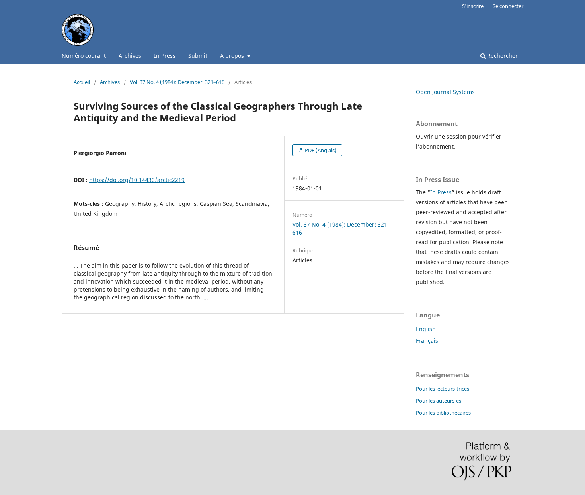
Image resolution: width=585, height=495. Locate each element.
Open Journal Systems (445, 92)
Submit (197, 55)
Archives (130, 55)
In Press (165, 55)
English (426, 329)
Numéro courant (84, 55)
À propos (233, 55)
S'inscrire (473, 6)
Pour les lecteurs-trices (442, 388)
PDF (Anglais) (320, 150)
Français (427, 340)
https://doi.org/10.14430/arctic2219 (137, 180)
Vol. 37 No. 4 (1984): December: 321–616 (177, 82)
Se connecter (508, 6)
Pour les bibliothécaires (443, 412)
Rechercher (502, 55)
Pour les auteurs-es (438, 400)
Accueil (82, 82)
